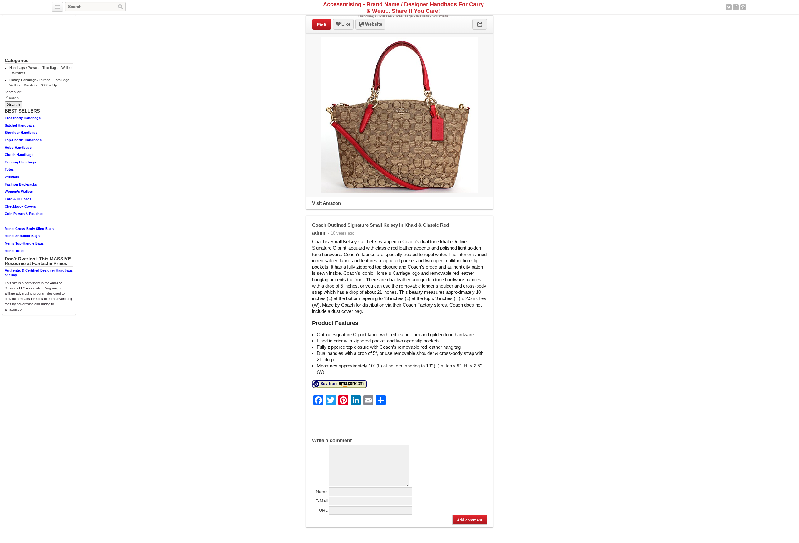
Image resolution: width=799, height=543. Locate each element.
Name (322, 491)
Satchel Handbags (20, 125)
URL (323, 510)
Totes (9, 169)
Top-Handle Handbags (23, 140)
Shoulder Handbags (21, 132)
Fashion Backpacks (21, 184)
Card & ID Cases (18, 199)
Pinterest (743, 7)
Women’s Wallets (19, 191)
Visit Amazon (326, 203)
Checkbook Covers (20, 206)
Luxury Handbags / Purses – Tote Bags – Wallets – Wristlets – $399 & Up (40, 82)
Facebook (736, 7)
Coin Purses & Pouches (24, 214)
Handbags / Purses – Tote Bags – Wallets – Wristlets (40, 70)
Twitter (729, 7)
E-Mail (321, 500)
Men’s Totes (14, 251)
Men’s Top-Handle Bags (24, 243)
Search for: (13, 92)
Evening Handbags (20, 162)
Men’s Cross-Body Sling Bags (29, 228)
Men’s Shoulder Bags (22, 236)
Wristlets (12, 177)
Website (373, 24)
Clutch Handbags (19, 155)
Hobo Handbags (18, 147)
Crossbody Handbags (23, 118)
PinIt (321, 24)
